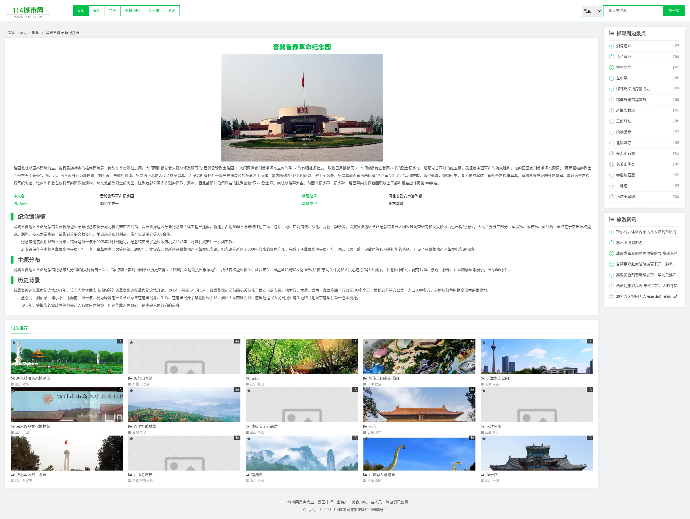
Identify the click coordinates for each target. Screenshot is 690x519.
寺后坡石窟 (625, 175)
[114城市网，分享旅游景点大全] (39, 13)
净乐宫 (492, 475)
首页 (81, 11)
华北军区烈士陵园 (31, 475)
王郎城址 (623, 121)
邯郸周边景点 (631, 33)
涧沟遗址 (623, 46)
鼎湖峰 (257, 475)
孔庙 (372, 427)
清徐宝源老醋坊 (264, 427)
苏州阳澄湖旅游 (629, 243)
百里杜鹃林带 (145, 427)
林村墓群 (623, 67)
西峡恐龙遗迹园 (382, 475)
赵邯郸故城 (625, 110)
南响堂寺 (623, 132)
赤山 (255, 378)
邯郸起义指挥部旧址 (633, 89)
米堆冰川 (493, 427)
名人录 (154, 11)
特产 (112, 11)
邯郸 (35, 33)
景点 (97, 11)
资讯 (171, 11)
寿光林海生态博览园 (33, 378)
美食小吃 (132, 11)
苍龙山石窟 (625, 154)
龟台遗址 (623, 57)
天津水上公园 (497, 378)
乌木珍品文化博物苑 (33, 427)
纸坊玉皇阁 (625, 197)
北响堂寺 (623, 143)
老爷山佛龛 (625, 164)
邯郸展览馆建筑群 (631, 100)
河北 (23, 33)
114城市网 (341, 510)
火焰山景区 (143, 378)
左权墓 (621, 78)
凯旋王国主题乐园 (384, 378)
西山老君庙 (143, 475)
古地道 (621, 186)
